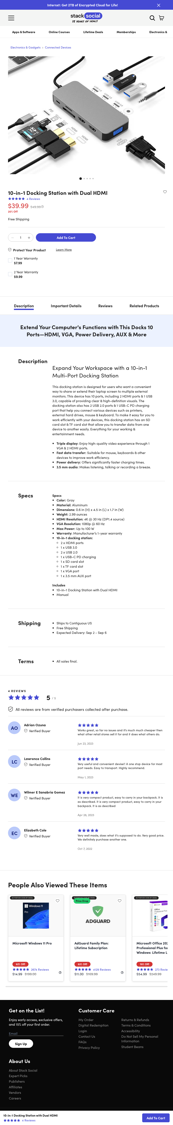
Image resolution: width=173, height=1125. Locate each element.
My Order (85, 1019)
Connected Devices (58, 47)
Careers (15, 1098)
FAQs (82, 1041)
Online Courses (59, 32)
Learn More (64, 250)
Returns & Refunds (135, 1019)
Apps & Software (23, 32)
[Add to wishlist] (165, 191)
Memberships (126, 32)
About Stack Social (23, 1070)
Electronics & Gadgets (26, 47)
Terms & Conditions (136, 1025)
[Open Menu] (12, 18)
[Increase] (29, 237)
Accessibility (130, 1030)
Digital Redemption (93, 1025)
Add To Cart (66, 237)
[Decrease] (12, 237)
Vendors (15, 1092)
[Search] (152, 18)
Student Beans (132, 1046)
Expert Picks (18, 1075)
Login (82, 1030)
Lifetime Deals (93, 32)
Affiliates (15, 1087)
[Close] (159, 5)
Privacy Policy (89, 1047)
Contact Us (86, 1036)
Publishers (17, 1081)
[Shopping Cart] (161, 18)
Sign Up (21, 1043)
